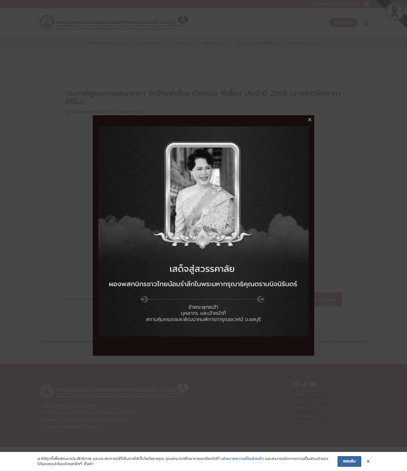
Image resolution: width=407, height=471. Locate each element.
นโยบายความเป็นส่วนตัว (242, 459)
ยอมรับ (349, 461)
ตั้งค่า (89, 464)
